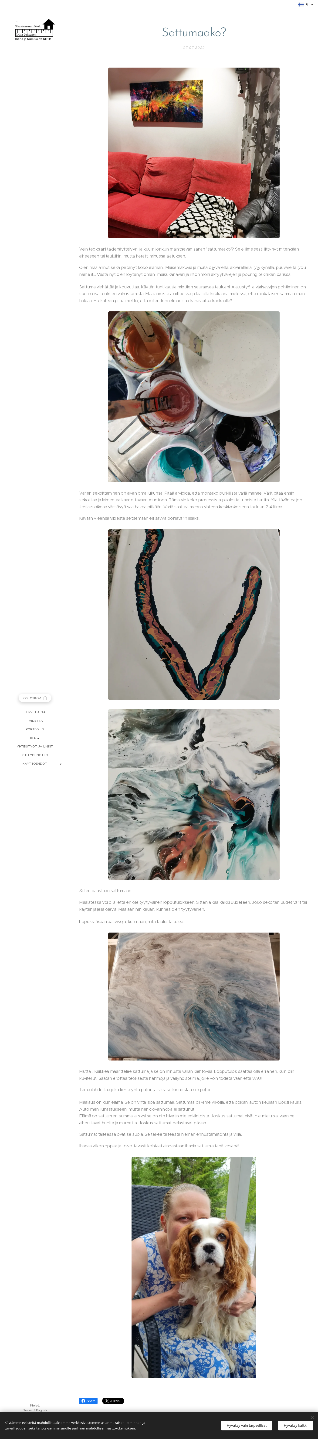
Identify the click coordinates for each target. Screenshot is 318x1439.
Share (91, 1401)
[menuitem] (34, 712)
